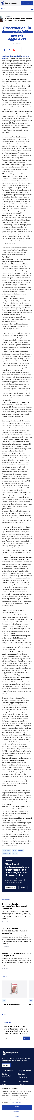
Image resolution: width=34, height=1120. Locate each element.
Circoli (4, 1081)
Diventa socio (27, 3)
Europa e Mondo (24, 1071)
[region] (17, 1102)
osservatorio (7, 853)
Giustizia (20, 850)
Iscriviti (26, 1038)
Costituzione (6, 850)
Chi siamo (4, 9)
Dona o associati (23, 1081)
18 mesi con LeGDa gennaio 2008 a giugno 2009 (16, 954)
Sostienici (23, 887)
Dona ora (6, 1065)
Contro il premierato (11, 1004)
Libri (3, 976)
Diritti (14, 850)
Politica (15, 853)
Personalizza (17, 1111)
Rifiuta (17, 1116)
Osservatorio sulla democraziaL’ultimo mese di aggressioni (14, 906)
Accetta (17, 1106)
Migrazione (22, 1077)
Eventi (4, 1084)
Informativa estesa (15, 1102)
